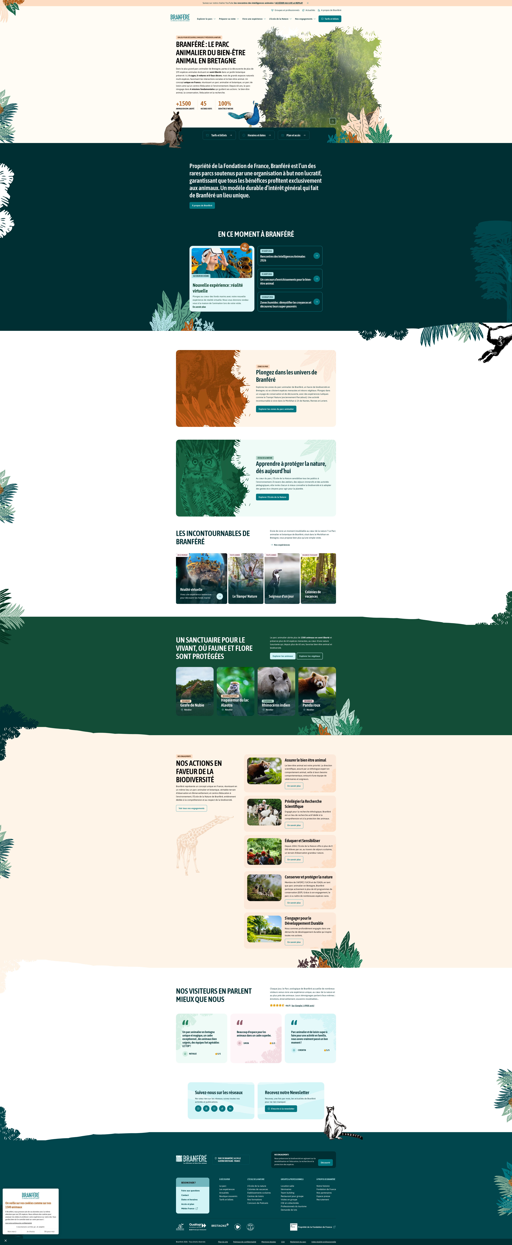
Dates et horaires (189, 1199)
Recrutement (323, 1199)
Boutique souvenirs (228, 1196)
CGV (283, 1242)
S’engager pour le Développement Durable (304, 921)
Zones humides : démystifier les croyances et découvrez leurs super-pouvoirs (285, 304)
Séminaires (286, 1189)
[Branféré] (180, 18)
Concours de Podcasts (257, 1203)
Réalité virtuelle (191, 589)
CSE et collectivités (290, 1203)
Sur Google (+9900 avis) (303, 1005)
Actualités (224, 1193)
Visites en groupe (289, 1199)
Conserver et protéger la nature (309, 876)
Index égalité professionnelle (323, 1242)
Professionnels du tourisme (294, 1206)
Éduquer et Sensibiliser (302, 840)
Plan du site (223, 1242)
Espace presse (323, 1196)
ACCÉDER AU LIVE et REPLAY (289, 3)
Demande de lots (289, 1210)
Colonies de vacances (313, 594)
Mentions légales (268, 1242)
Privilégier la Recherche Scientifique (303, 804)
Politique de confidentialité (244, 1242)
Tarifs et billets (226, 1199)
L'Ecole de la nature (256, 1186)
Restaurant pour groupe (292, 1196)
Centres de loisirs (255, 1196)
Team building (287, 1193)
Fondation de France (326, 1189)
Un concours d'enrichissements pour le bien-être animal (285, 281)
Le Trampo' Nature (245, 596)
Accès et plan (187, 1204)
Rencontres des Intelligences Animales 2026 (282, 258)
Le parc (222, 1186)
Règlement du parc (298, 1242)
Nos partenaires (324, 1193)
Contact (185, 1195)
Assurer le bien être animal (305, 760)
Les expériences (227, 1189)
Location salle (287, 1186)
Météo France (187, 1208)
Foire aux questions (190, 1190)
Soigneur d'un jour (281, 596)
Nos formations (254, 1199)
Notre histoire (323, 1186)
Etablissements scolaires (259, 1193)
